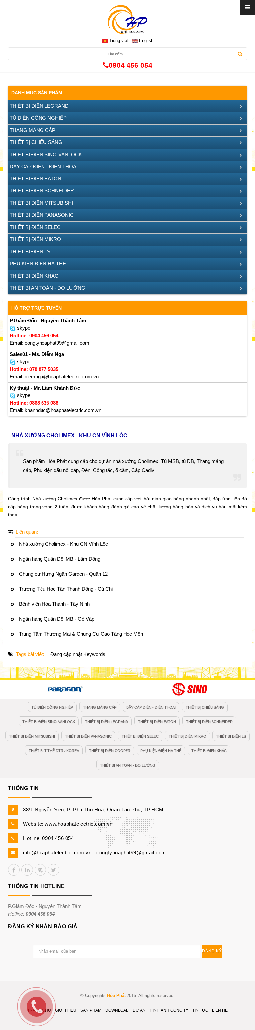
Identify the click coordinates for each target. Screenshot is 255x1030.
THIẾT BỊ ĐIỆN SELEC (35, 227)
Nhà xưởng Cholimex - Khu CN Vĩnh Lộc (63, 544)
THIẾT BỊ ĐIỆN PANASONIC (42, 215)
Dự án (139, 1010)
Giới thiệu (65, 1010)
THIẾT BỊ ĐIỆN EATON (35, 178)
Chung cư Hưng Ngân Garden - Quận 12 (63, 574)
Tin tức (200, 1010)
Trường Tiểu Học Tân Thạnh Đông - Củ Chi (66, 589)
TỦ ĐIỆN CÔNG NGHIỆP (38, 118)
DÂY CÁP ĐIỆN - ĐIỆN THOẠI (44, 166)
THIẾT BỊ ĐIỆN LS (30, 251)
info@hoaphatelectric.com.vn (57, 852)
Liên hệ (220, 1010)
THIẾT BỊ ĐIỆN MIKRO (35, 239)
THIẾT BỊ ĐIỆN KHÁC (34, 276)
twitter (53, 870)
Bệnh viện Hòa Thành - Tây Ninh (54, 604)
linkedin (27, 870)
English (146, 40)
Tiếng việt (118, 40)
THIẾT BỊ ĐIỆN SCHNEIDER (42, 190)
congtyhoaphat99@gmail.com (131, 852)
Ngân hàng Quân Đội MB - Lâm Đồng (59, 559)
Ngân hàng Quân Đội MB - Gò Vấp (56, 619)
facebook (14, 870)
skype (23, 328)
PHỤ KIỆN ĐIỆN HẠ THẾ (38, 263)
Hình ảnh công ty (169, 1010)
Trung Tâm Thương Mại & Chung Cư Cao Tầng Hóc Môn (81, 634)
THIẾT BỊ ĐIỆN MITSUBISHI (41, 203)
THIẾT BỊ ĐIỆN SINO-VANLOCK (46, 154)
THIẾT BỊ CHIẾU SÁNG (36, 142)
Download (117, 1010)
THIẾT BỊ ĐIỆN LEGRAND (39, 106)
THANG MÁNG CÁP (32, 130)
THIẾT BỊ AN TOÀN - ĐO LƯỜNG (47, 288)
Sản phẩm (90, 1010)
